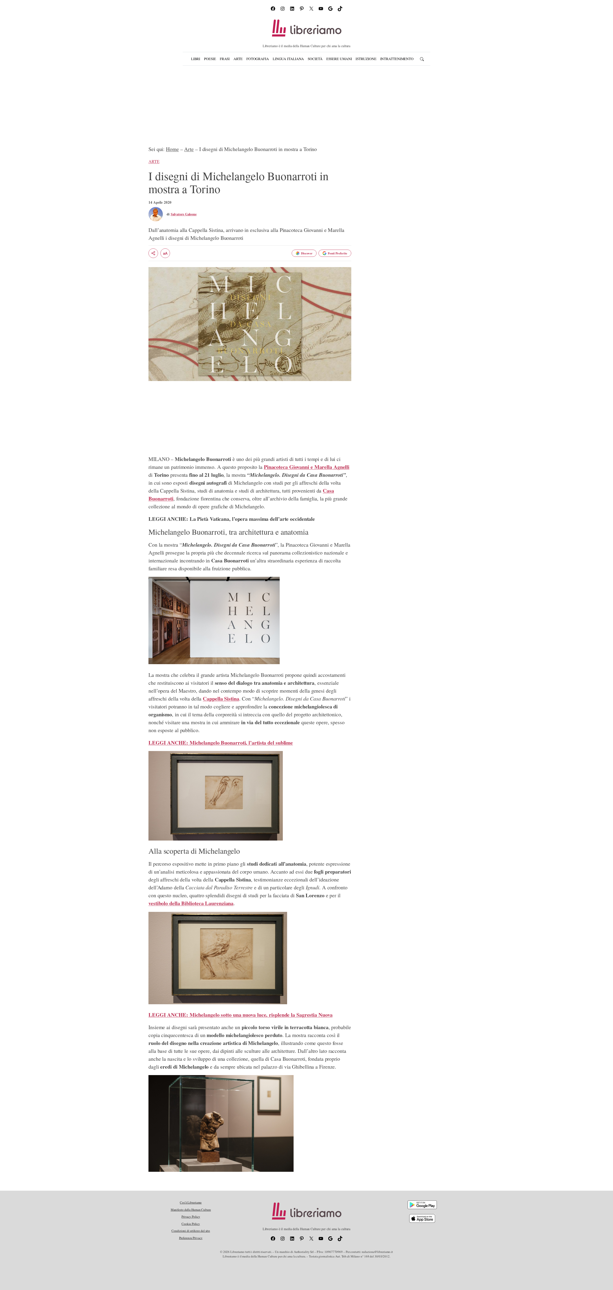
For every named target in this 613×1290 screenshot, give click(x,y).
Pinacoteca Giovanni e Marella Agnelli (306, 467)
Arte (189, 149)
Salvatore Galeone (184, 214)
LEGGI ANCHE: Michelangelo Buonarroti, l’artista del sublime (220, 742)
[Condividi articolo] (153, 253)
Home (172, 149)
